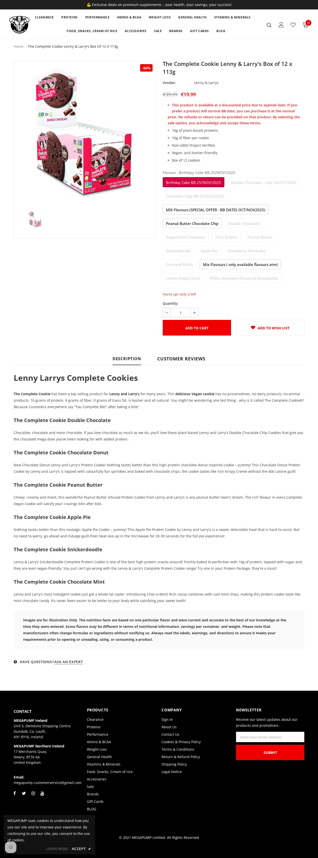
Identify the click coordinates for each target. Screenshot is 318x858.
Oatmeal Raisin (179, 264)
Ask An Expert (68, 661)
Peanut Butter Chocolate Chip (192, 223)
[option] (84, 132)
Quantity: (170, 303)
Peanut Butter (260, 237)
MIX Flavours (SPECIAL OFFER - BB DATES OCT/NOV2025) (215, 209)
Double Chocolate (244, 223)
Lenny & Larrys (206, 82)
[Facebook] (14, 796)
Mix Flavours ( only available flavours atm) (240, 264)
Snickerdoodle (178, 250)
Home (18, 46)
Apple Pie (209, 250)
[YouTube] (42, 796)
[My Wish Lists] (293, 24)
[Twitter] (23, 796)
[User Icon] (281, 24)
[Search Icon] (269, 24)
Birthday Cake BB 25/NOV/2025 (193, 182)
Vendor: (169, 82)
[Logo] (19, 25)
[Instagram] (33, 796)
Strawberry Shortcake (246, 250)
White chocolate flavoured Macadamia (244, 278)
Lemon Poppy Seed (183, 278)
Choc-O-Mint (226, 237)
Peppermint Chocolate (185, 237)
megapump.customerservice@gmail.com (47, 782)
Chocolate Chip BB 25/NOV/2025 (195, 196)
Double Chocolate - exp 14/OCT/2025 (264, 182)
